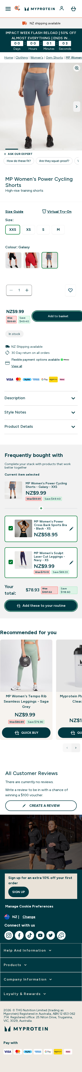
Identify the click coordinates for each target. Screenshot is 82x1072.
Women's (36, 57)
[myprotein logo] (40, 9)
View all (16, 366)
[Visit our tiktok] (29, 935)
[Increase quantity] (27, 290)
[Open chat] (61, 935)
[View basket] (73, 9)
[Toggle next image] (76, 106)
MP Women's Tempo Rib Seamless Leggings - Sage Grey (26, 701)
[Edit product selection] (71, 529)
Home (8, 57)
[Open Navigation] (8, 9)
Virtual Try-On (59, 211)
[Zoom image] (76, 68)
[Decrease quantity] (11, 290)
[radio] (12, 229)
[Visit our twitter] (50, 935)
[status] (19, 290)
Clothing (22, 57)
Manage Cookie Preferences (29, 906)
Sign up (18, 892)
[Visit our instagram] (8, 935)
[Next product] (76, 747)
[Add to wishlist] (70, 290)
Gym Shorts (54, 57)
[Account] (62, 9)
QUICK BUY (29, 732)
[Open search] (17, 9)
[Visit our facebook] (19, 935)
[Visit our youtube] (40, 935)
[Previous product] (67, 747)
